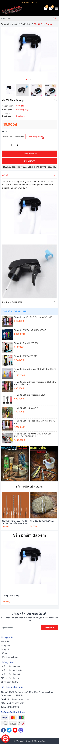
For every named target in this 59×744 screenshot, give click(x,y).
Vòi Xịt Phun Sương (11, 596)
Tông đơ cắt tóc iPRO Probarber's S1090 (33, 317)
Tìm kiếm (5, 641)
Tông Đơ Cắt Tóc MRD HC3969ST (30, 330)
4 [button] (30, 79)
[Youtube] (15, 730)
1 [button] (26, 79)
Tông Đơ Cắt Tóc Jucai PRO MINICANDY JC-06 (35, 422)
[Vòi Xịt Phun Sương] (29, 567)
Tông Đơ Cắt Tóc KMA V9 (26, 408)
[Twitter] (9, 730)
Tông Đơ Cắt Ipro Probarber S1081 (30, 395)
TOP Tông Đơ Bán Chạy (15, 311)
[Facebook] (3, 730)
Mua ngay (29, 161)
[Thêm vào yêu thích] (55, 100)
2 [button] (27, 79)
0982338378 (31, 3)
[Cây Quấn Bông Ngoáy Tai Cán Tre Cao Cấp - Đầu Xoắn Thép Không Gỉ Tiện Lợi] (15, 505)
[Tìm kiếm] (55, 18)
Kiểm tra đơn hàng (9, 657)
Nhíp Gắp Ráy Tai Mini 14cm (42, 521)
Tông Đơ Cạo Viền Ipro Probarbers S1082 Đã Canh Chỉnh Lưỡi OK (35, 383)
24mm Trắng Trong (34, 137)
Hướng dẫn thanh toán (11, 670)
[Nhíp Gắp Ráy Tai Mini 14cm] (43, 505)
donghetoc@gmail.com (18, 699)
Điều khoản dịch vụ (10, 678)
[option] (29, 54)
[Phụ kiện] (44, 463)
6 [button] (32, 79)
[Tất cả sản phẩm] (15, 463)
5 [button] (31, 79)
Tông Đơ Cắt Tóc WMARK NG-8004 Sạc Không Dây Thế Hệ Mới (32, 435)
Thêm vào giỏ (30, 153)
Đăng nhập (6, 645)
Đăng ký (49, 628)
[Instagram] (20, 730)
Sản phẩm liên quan (29, 486)
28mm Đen (19, 137)
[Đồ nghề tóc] (12, 10)
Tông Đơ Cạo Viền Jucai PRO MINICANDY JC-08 (35, 370)
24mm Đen (7, 137)
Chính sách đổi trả (9, 682)
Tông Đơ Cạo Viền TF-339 (26, 343)
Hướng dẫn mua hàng (11, 666)
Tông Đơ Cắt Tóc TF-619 (25, 356)
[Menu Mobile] (55, 8)
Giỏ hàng (5, 653)
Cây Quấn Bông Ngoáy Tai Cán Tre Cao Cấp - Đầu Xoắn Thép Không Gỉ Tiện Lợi (15, 522)
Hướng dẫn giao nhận (11, 674)
